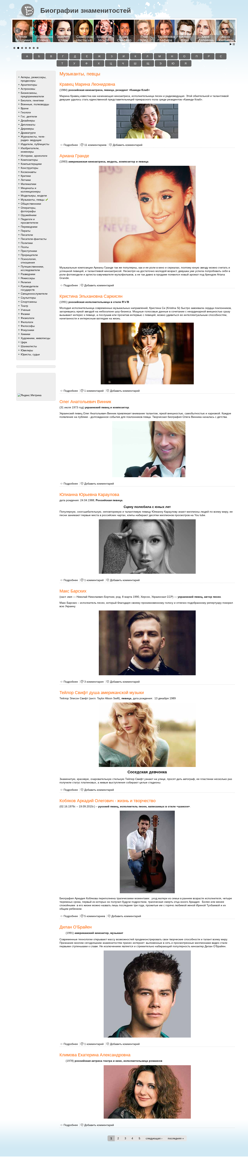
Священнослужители (34, 293)
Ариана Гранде (74, 155)
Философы (28, 325)
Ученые (25, 309)
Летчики (26, 179)
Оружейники (28, 215)
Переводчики (29, 226)
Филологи (27, 322)
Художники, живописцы (35, 338)
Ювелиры (27, 350)
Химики (25, 334)
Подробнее (71, 144)
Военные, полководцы (35, 104)
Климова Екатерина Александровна (94, 1054)
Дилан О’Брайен (75, 927)
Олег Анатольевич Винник (85, 401)
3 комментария (94, 681)
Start (231, 44)
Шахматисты (29, 346)
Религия (26, 282)
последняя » (176, 1138)
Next (230, 31)
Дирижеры (27, 128)
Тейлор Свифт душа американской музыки (101, 692)
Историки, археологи (34, 155)
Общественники (31, 203)
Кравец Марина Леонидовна (87, 84)
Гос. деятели (29, 116)
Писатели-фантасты (33, 238)
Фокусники (27, 330)
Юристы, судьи (30, 354)
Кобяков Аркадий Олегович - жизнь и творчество (107, 800)
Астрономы (28, 88)
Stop (234, 44)
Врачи (24, 108)
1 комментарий (94, 390)
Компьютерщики (31, 163)
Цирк (24, 342)
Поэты (25, 247)
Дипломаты (28, 124)
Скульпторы (28, 297)
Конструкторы (29, 167)
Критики (26, 175)
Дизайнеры (28, 120)
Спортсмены (29, 301)
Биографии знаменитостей (85, 10)
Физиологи (27, 318)
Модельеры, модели (34, 195)
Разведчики (28, 274)
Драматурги (28, 132)
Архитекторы (29, 84)
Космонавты (28, 172)
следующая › (154, 1138)
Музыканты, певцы (32, 199)
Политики (27, 242)
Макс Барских (72, 591)
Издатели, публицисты (35, 144)
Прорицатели (29, 254)
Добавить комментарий (127, 144)
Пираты (25, 230)
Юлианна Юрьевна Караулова (89, 494)
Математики (28, 183)
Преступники (29, 250)
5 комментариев (94, 916)
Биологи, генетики (32, 100)
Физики (25, 313)
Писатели (27, 234)
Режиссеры (28, 278)
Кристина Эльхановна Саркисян (90, 296)
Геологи (26, 112)
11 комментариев (95, 144)
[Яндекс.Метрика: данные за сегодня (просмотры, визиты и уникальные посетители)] (29, 395)
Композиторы (29, 159)
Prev (17, 31)
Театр (24, 305)
